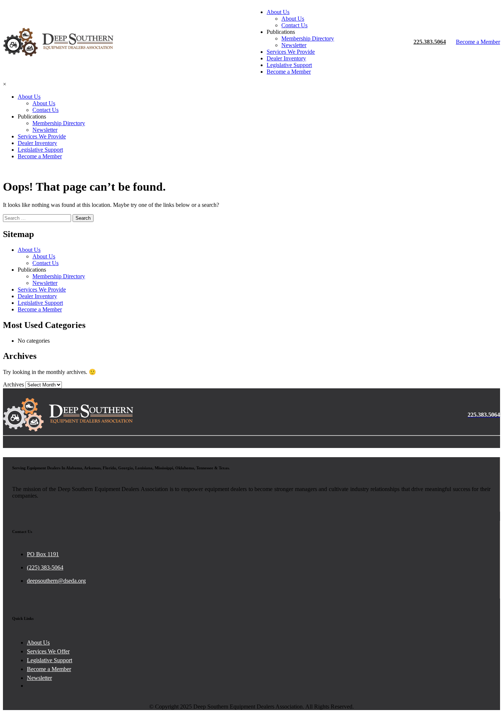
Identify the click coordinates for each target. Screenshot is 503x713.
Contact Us (294, 25)
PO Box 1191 (43, 554)
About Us (278, 12)
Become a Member (289, 71)
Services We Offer (48, 651)
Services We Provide (291, 52)
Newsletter (293, 45)
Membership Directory (307, 38)
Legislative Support (289, 65)
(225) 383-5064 (45, 567)
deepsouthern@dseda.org (56, 581)
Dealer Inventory (286, 58)
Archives (13, 384)
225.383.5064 (430, 42)
